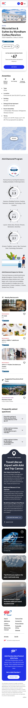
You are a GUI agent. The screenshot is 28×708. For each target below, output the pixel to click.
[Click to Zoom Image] (14, 16)
